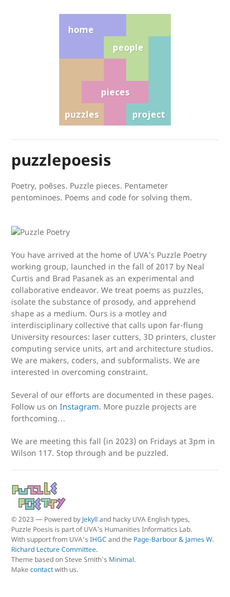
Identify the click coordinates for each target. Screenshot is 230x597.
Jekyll (90, 519)
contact (41, 569)
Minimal (121, 559)
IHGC (98, 539)
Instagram (79, 406)
